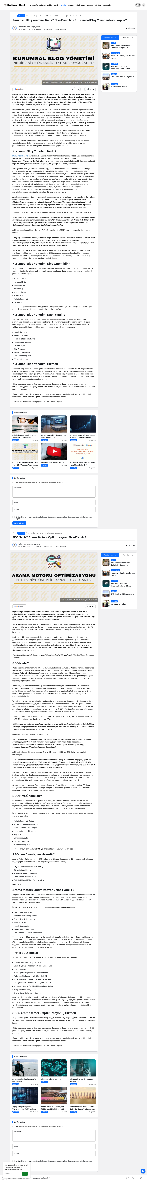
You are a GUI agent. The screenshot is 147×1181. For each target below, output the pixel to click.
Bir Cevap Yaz (19, 478)
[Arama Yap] (144, 5)
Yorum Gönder (19, 523)
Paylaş (143, 1178)
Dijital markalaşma (20, 156)
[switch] (138, 5)
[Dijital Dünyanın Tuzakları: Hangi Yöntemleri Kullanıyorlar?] (25, 428)
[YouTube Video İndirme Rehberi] (54, 456)
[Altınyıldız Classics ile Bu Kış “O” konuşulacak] (25, 1072)
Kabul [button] (24, 1174)
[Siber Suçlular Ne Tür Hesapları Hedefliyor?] (83, 1072)
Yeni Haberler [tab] (128, 38)
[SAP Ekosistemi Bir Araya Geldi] (119, 77)
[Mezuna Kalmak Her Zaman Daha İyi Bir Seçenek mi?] (119, 45)
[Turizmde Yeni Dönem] (119, 87)
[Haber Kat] (14, 5)
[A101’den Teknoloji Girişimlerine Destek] (119, 56)
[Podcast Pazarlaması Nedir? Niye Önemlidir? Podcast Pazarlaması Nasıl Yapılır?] (25, 456)
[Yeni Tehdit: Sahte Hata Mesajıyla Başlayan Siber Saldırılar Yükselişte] (119, 66)
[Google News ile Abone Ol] (19, 89)
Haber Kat (22, 27)
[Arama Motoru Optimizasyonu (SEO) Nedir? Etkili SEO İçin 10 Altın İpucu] (54, 1100)
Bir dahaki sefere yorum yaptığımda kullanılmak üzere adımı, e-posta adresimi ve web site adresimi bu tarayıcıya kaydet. (54, 518)
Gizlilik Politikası (9, 1174)
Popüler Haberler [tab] (110, 38)
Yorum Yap (131, 1178)
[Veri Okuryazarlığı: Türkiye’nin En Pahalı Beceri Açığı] (54, 428)
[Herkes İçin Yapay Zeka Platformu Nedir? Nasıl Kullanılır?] (83, 456)
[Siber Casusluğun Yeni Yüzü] (54, 1072)
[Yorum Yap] (73, 89)
